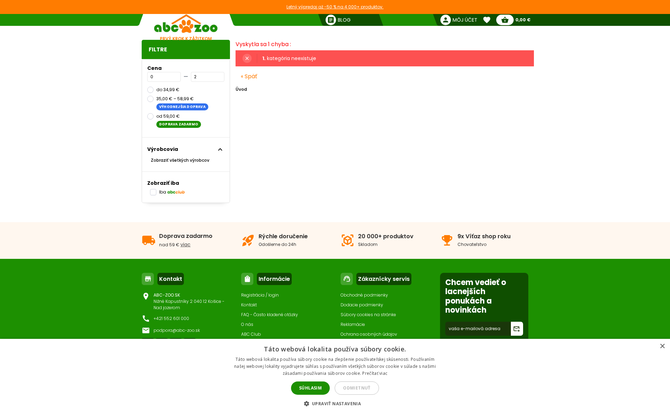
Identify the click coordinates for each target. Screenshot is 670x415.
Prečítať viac (374, 373)
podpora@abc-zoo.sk (177, 330)
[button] (335, 403)
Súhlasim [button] (310, 388)
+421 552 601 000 (171, 318)
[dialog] (335, 377)
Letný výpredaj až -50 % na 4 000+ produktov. (335, 7)
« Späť (249, 76)
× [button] (662, 346)
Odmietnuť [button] (357, 388)
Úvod (241, 89)
